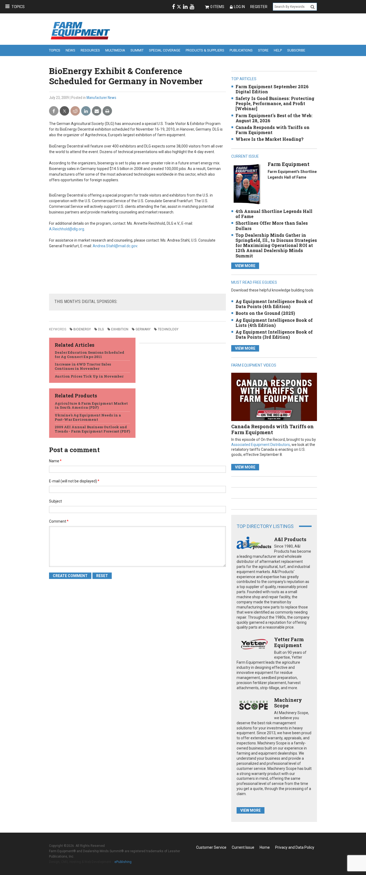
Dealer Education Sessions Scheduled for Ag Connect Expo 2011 (89, 354)
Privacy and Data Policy (294, 847)
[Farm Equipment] (247, 183)
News (70, 50)
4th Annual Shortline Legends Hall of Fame (274, 213)
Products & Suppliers (205, 50)
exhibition (119, 329)
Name (55, 461)
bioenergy (82, 329)
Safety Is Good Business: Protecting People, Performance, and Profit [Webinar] (275, 103)
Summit (137, 50)
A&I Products (290, 539)
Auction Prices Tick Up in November (89, 376)
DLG (101, 329)
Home (265, 847)
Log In (239, 7)
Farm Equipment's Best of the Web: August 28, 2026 (274, 118)
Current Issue (243, 847)
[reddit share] (75, 111)
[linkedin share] (86, 111)
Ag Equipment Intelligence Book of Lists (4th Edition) (274, 322)
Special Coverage (164, 50)
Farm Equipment (288, 164)
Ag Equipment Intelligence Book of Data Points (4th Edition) (274, 303)
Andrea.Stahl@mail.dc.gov (115, 246)
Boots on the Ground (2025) (265, 313)
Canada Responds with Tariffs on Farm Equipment (272, 129)
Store (263, 50)
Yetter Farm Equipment (289, 642)
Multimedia (115, 50)
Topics (18, 7)
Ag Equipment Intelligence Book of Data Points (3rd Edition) (274, 334)
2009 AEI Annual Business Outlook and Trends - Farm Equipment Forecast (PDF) (92, 429)
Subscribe (296, 50)
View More (245, 266)
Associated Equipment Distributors (260, 444)
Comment (59, 521)
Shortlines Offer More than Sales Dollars (272, 225)
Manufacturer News (101, 97)
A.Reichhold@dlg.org (66, 229)
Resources (90, 50)
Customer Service (211, 847)
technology (168, 329)
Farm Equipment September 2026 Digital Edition (272, 89)
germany (143, 329)
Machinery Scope (288, 703)
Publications (241, 50)
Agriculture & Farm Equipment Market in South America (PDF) (91, 405)
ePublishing (123, 862)
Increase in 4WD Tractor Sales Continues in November (83, 366)
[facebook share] (53, 111)
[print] (107, 111)
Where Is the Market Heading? (270, 139)
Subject (55, 501)
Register (258, 7)
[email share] (96, 111)
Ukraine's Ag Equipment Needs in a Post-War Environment (88, 417)
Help (278, 50)
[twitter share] (64, 111)
